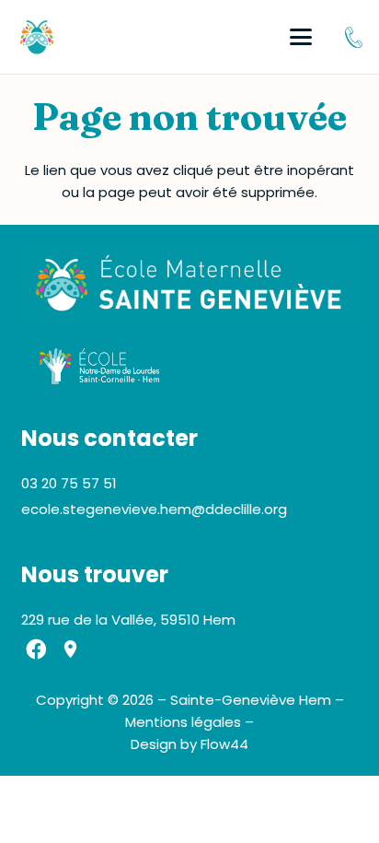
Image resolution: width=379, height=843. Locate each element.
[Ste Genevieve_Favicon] (37, 37)
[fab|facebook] (36, 649)
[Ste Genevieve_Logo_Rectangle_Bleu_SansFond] (190, 284)
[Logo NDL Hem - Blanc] (99, 366)
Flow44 (224, 744)
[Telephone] (353, 37)
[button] (301, 37)
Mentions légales (183, 722)
